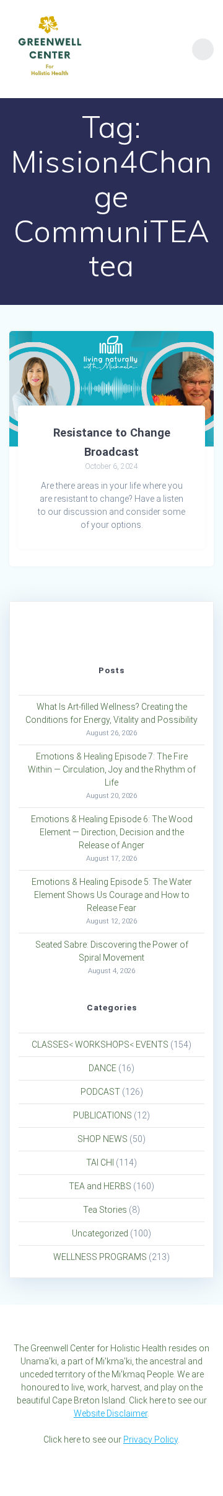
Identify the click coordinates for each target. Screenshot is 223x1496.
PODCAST (100, 1092)
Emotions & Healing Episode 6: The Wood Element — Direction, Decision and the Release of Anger (112, 832)
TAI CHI (100, 1162)
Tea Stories (105, 1210)
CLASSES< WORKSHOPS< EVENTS (100, 1044)
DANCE (102, 1068)
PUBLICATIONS (102, 1115)
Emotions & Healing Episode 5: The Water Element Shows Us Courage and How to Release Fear (112, 895)
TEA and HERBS (100, 1186)
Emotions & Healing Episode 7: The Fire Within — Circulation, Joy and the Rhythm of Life (112, 769)
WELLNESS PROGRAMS (100, 1257)
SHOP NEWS (102, 1139)
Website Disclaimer (110, 1413)
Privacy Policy (150, 1439)
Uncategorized (100, 1233)
